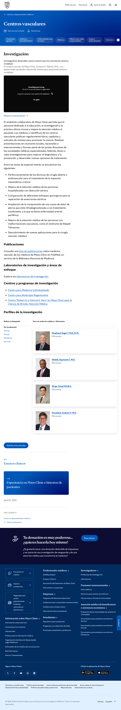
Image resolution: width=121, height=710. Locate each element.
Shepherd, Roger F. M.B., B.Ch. (65, 333)
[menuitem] (10, 40)
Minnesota (8, 338)
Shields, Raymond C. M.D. (63, 359)
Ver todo (7, 341)
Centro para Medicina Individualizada (28, 290)
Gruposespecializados (95, 40)
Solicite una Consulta (16, 31)
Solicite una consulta (16, 445)
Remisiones (35, 31)
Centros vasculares (25, 23)
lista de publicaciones (31, 251)
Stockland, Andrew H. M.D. (64, 412)
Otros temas (111, 40)
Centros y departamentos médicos (20, 14)
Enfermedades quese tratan (45, 40)
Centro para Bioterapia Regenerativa (28, 295)
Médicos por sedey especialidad (77, 40)
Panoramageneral (11, 40)
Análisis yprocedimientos (26, 40)
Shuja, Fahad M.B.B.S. (62, 386)
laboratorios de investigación (32, 276)
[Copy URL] (52, 94)
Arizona (7, 331)
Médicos (61, 40)
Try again (36, 100)
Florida (6, 334)
